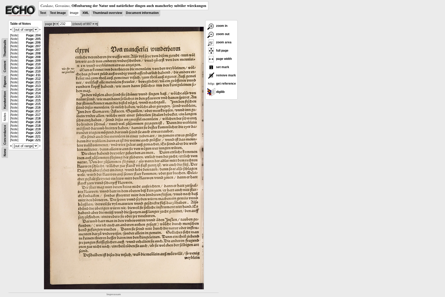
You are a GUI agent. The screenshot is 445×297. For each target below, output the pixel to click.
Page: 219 (33, 129)
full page (221, 50)
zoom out (222, 34)
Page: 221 (33, 136)
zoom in (221, 26)
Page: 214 (33, 89)
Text (43, 13)
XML (85, 13)
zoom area (223, 42)
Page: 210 (33, 64)
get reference (225, 83)
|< (54, 24)
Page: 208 (33, 53)
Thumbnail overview (107, 13)
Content (5, 66)
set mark (222, 67)
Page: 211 (33, 75)
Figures (5, 81)
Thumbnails (5, 48)
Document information (142, 13)
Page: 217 (33, 111)
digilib (220, 92)
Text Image (58, 13)
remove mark (225, 75)
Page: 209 (33, 60)
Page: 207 (33, 46)
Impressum (114, 294)
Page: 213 (33, 82)
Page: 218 (33, 118)
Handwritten (5, 100)
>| (96, 24)
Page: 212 (33, 79)
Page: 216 (33, 107)
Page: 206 (33, 42)
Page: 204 (33, 35)
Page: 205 (33, 39)
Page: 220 (33, 133)
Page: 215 (33, 97)
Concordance (5, 135)
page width (223, 59)
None (5, 152)
